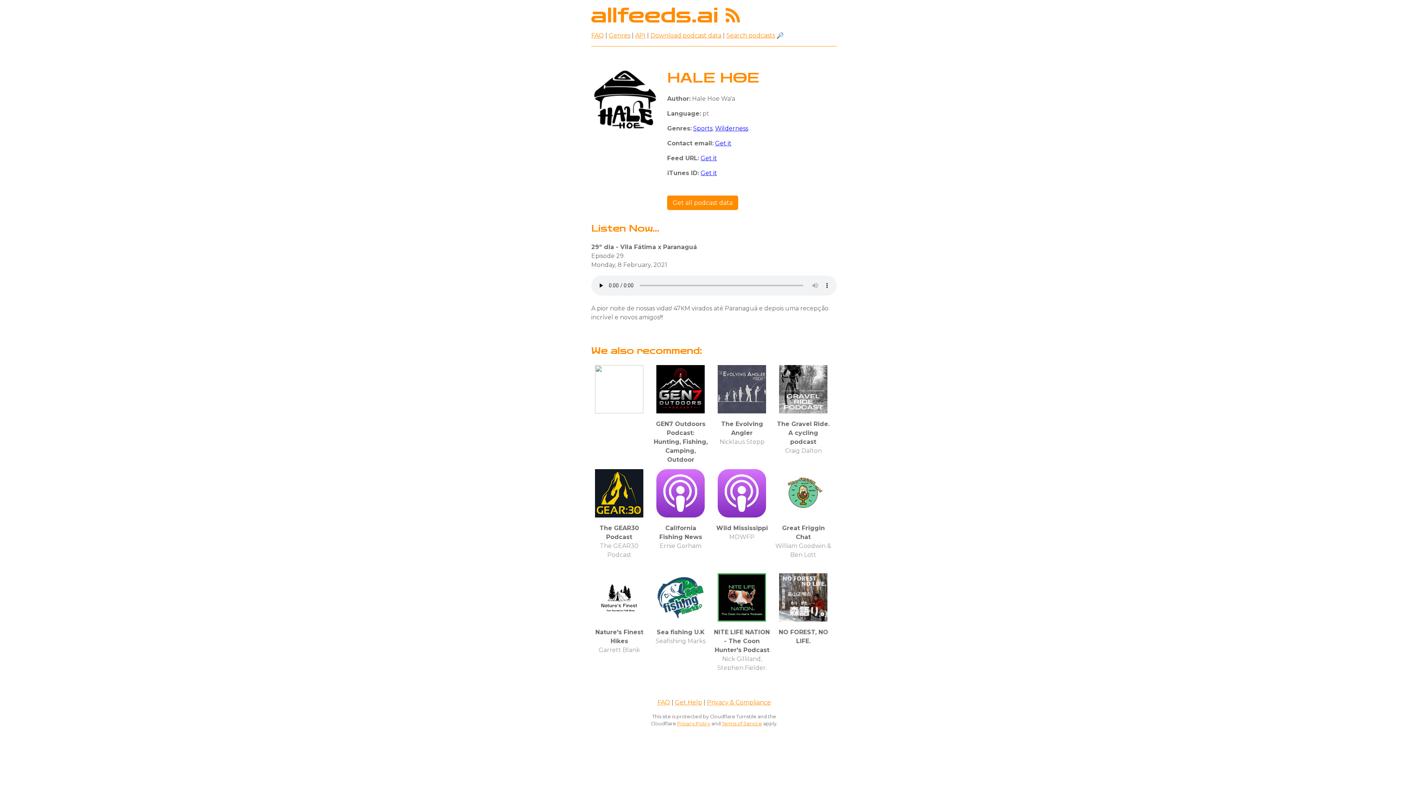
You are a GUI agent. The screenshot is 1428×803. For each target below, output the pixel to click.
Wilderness (731, 128)
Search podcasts (750, 35)
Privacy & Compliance (739, 702)
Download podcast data (685, 35)
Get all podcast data (703, 202)
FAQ (597, 35)
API (640, 35)
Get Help (688, 702)
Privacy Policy (693, 723)
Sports (703, 128)
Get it (723, 143)
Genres (619, 35)
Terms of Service (742, 723)
